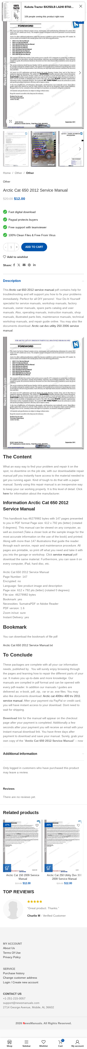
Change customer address (20, 977)
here (6, 493)
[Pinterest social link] (29, 265)
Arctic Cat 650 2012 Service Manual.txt (28, 645)
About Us (9, 948)
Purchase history (13, 973)
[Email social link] (24, 265)
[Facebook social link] (14, 265)
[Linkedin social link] (34, 265)
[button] (7, 868)
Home (7, 172)
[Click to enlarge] (10, 121)
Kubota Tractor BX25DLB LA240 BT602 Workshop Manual (49, 6)
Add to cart (34, 246)
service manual (62, 554)
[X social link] (18, 265)
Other (18, 172)
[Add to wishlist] (36, 825)
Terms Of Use (12, 952)
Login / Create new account (20, 982)
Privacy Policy (12, 957)
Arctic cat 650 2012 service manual (31, 289)
